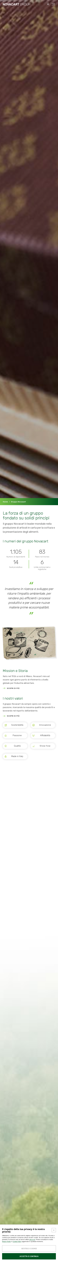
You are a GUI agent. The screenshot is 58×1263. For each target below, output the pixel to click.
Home (5, 502)
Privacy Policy (6, 1241)
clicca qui (32, 1239)
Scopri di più (13, 688)
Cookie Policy (17, 1241)
